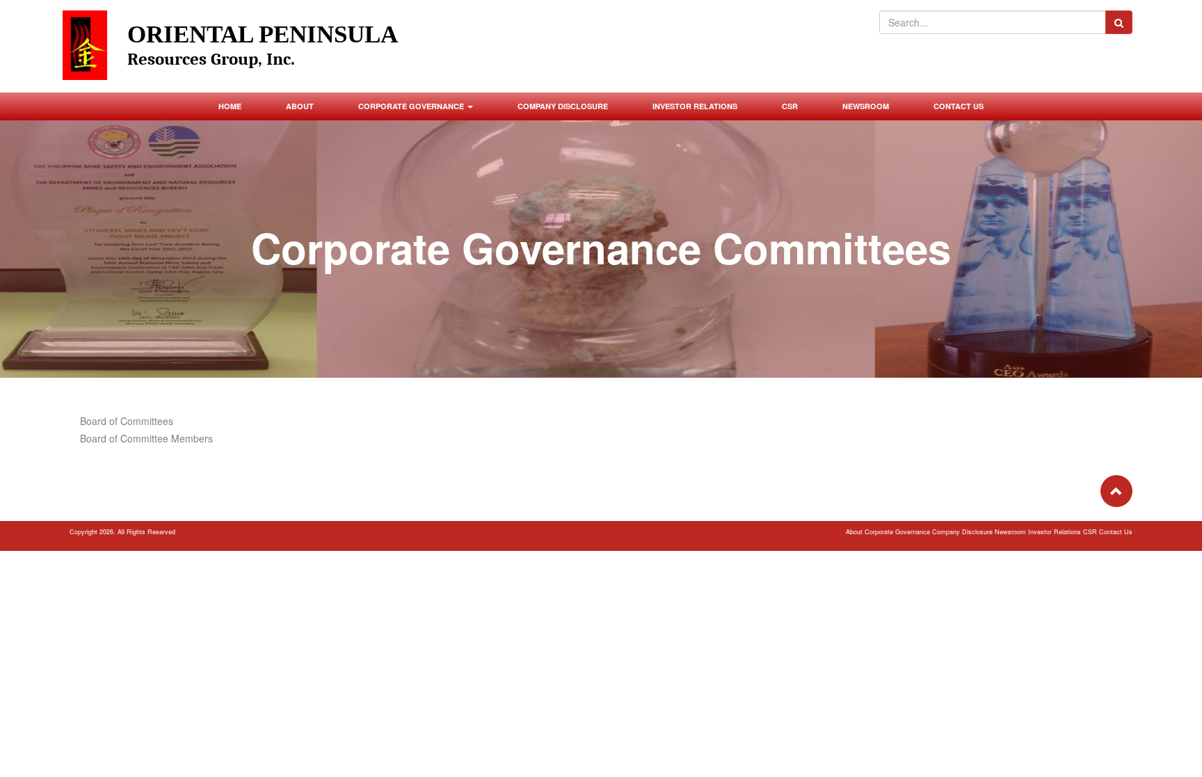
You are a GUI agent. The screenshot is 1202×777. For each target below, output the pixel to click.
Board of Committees (126, 421)
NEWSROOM (865, 106)
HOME (229, 106)
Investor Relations (1055, 531)
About (855, 531)
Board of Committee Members (146, 438)
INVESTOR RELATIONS (694, 106)
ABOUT (300, 106)
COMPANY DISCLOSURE (563, 106)
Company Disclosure (963, 531)
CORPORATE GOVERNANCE (412, 106)
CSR (790, 106)
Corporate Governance (898, 531)
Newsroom (1011, 531)
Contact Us (1115, 531)
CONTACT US (958, 106)
